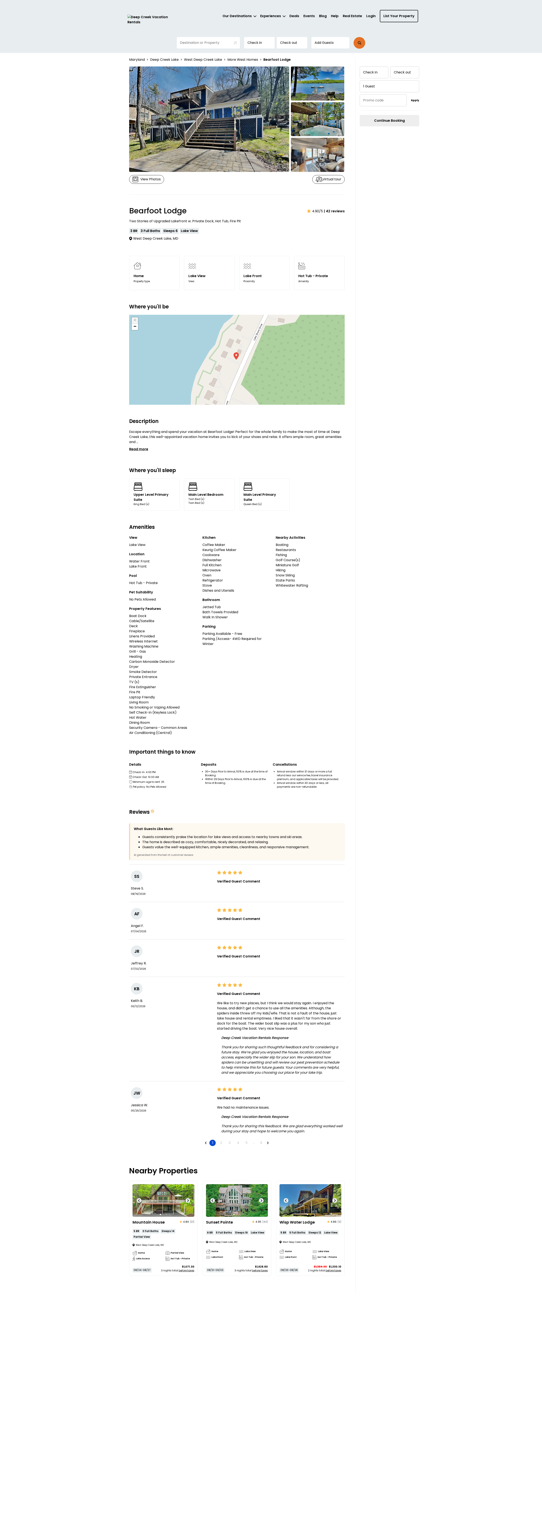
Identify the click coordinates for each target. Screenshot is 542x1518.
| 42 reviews (334, 211)
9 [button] (261, 1142)
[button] (359, 43)
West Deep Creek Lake (203, 59)
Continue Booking (389, 120)
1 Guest (369, 86)
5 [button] (246, 1142)
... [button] (254, 1142)
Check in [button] (254, 42)
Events (309, 16)
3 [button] (230, 1142)
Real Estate (352, 16)
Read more (138, 449)
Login (371, 16)
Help (335, 16)
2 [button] (221, 1142)
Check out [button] (288, 42)
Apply (415, 100)
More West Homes (242, 59)
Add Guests (324, 42)
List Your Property (399, 16)
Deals (294, 16)
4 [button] (238, 1142)
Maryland (137, 59)
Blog (323, 16)
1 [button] (212, 1142)
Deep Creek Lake (164, 59)
